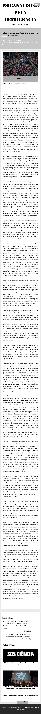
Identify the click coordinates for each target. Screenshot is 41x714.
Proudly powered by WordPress (13, 707)
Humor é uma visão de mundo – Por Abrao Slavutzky (20, 695)
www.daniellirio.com (30, 103)
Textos (19, 78)
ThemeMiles (20, 709)
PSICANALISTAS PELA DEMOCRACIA (20, 12)
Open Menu (37, 4)
